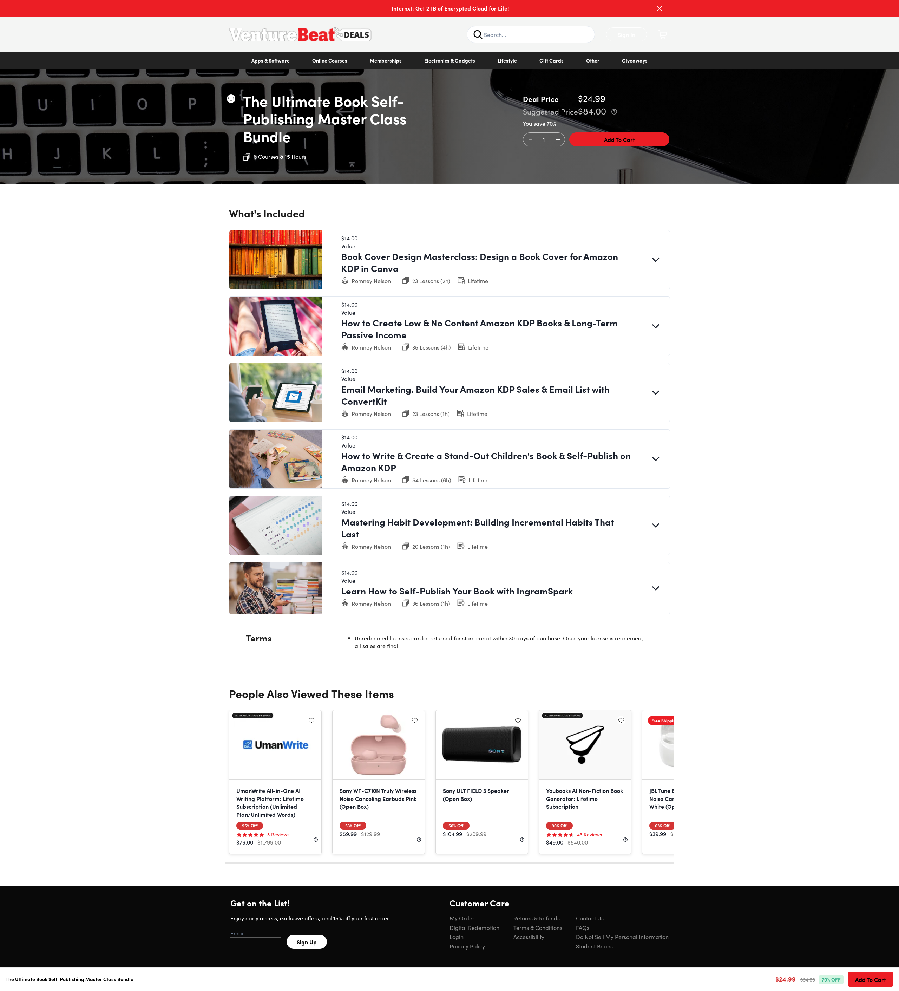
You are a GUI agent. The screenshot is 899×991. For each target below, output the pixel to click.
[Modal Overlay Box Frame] (449, 495)
